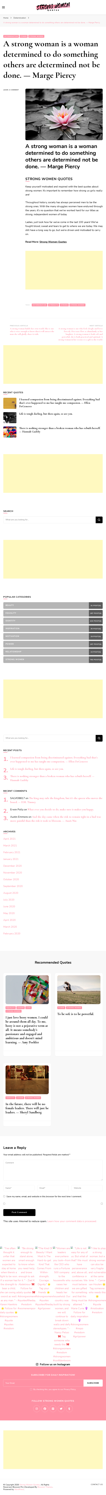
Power (24, 36)
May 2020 (9, 913)
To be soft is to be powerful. (75, 1014)
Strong (64, 305)
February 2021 (11, 852)
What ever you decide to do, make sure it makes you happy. (61, 809)
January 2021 (11, 859)
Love (28, 1008)
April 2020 (9, 920)
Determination (11, 36)
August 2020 (10, 893)
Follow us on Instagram (55, 1364)
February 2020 (11, 933)
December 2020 (12, 866)
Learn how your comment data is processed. (72, 1221)
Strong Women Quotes (53, 242)
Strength (53, 305)
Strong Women (36, 36)
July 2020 (8, 899)
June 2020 (9, 906)
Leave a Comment (12, 90)
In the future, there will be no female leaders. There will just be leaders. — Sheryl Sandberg (27, 1108)
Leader (20, 1008)
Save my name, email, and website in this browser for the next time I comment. (44, 1196)
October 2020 (11, 879)
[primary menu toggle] (3, 7)
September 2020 (13, 886)
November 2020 (12, 872)
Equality (10, 1008)
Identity (10, 1098)
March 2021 (10, 845)
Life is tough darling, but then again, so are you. (46, 413)
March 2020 (10, 926)
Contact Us (97, 1484)
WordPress (19, 1489)
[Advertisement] (64, 270)
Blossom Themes (45, 1487)
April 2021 (9, 838)
